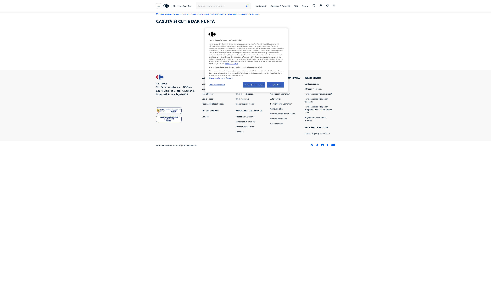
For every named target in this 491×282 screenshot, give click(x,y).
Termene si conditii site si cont (318, 93)
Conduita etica (276, 108)
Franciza (240, 131)
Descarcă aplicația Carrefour (317, 133)
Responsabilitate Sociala (213, 103)
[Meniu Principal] (158, 5)
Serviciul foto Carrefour (281, 103)
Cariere (205, 116)
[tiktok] (317, 145)
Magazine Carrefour (245, 116)
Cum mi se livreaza (244, 93)
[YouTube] (333, 145)
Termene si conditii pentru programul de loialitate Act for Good (318, 109)
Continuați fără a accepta (254, 85)
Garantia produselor (245, 103)
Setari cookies (276, 123)
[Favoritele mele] (327, 6)
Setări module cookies (217, 85)
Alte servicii (275, 98)
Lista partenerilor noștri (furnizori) (221, 78)
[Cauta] (247, 5)
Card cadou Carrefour (280, 93)
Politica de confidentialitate (282, 113)
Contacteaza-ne (312, 83)
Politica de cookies (278, 118)
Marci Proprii (207, 93)
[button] (334, 6)
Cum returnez (242, 98)
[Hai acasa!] (157, 14)
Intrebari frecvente (313, 88)
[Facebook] (327, 145)
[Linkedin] (322, 145)
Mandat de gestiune (245, 126)
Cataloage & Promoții (245, 121)
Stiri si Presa (207, 98)
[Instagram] (312, 145)
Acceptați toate (275, 85)
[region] (246, 60)
